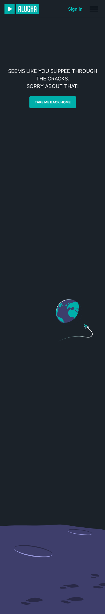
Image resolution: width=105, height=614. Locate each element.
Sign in (75, 9)
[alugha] (21, 9)
